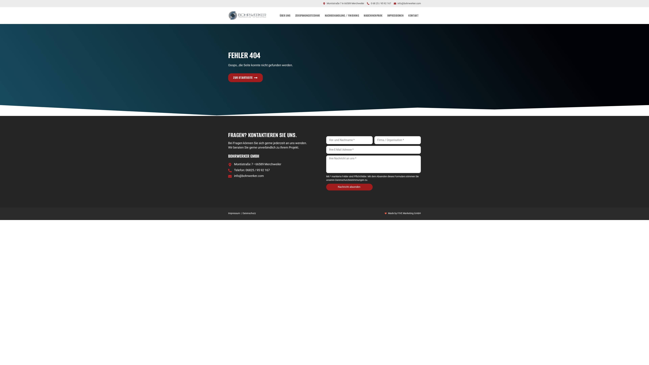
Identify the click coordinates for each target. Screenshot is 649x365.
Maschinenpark (373, 15)
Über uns (285, 15)
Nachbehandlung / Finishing (342, 15)
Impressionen (395, 15)
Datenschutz (249, 213)
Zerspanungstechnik (307, 15)
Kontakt (413, 15)
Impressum (234, 213)
